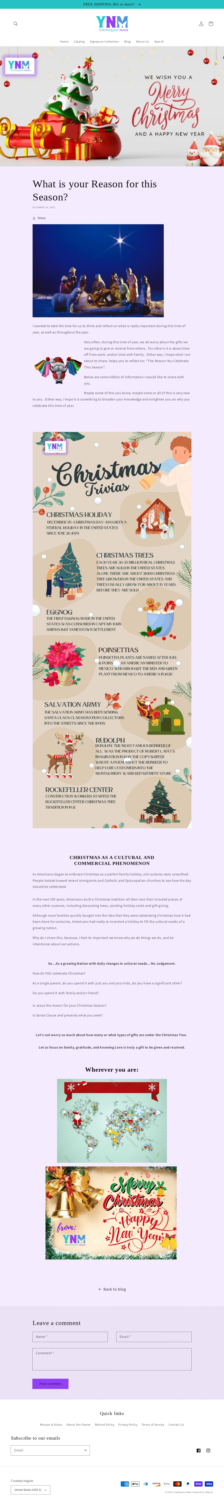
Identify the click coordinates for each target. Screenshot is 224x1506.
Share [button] (42, 218)
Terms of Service (153, 1425)
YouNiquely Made (182, 1492)
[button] (16, 24)
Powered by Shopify (202, 1492)
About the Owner (78, 1425)
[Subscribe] (85, 1450)
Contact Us (176, 1425)
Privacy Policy (127, 1425)
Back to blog (114, 1289)
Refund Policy (104, 1425)
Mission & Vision (51, 1425)
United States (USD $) (27, 1490)
